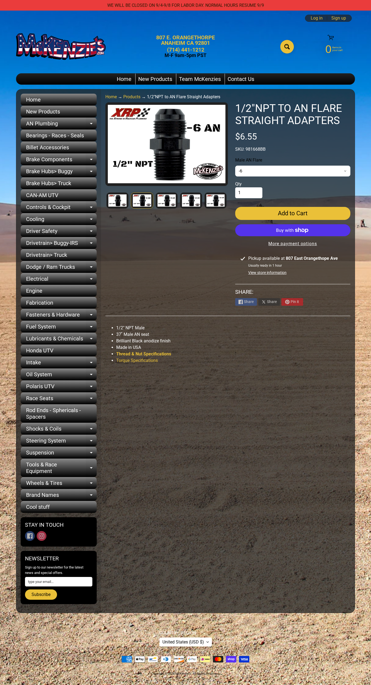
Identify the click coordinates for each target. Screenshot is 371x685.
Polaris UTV (61, 387)
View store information (267, 272)
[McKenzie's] (61, 46)
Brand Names (61, 496)
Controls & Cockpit (61, 208)
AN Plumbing (61, 125)
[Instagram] (41, 536)
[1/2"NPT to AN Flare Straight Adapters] (117, 200)
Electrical (61, 280)
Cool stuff (38, 507)
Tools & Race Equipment (61, 468)
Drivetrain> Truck (46, 255)
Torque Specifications (137, 360)
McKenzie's (183, 673)
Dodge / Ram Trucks (61, 268)
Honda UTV (40, 350)
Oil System (61, 375)
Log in (317, 18)
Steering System (61, 442)
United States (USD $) (183, 642)
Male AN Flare (248, 160)
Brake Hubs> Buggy (61, 172)
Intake (61, 363)
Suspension (61, 454)
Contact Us (241, 79)
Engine (34, 291)
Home (124, 79)
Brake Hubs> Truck (48, 183)
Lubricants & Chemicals (61, 340)
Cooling (61, 220)
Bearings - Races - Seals (55, 135)
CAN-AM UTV (42, 195)
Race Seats (61, 399)
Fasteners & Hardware (61, 316)
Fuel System (61, 328)
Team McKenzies (200, 79)
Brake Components (61, 160)
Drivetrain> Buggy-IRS (61, 244)
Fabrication (39, 302)
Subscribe (41, 594)
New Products (155, 79)
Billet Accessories (47, 147)
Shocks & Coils (61, 430)
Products (131, 96)
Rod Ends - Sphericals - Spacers (53, 413)
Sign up (338, 18)
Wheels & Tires (61, 484)
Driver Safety (61, 232)
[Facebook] (30, 536)
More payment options (292, 243)
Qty (238, 184)
